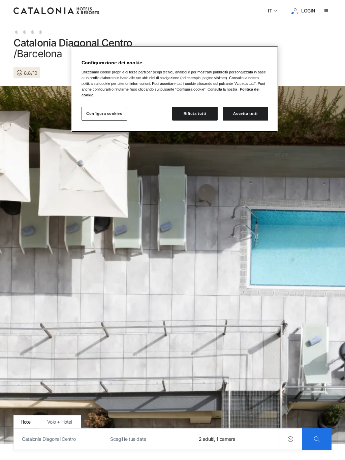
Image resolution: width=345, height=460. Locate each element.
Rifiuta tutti (195, 113)
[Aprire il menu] (327, 11)
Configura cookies (104, 113)
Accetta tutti (245, 113)
